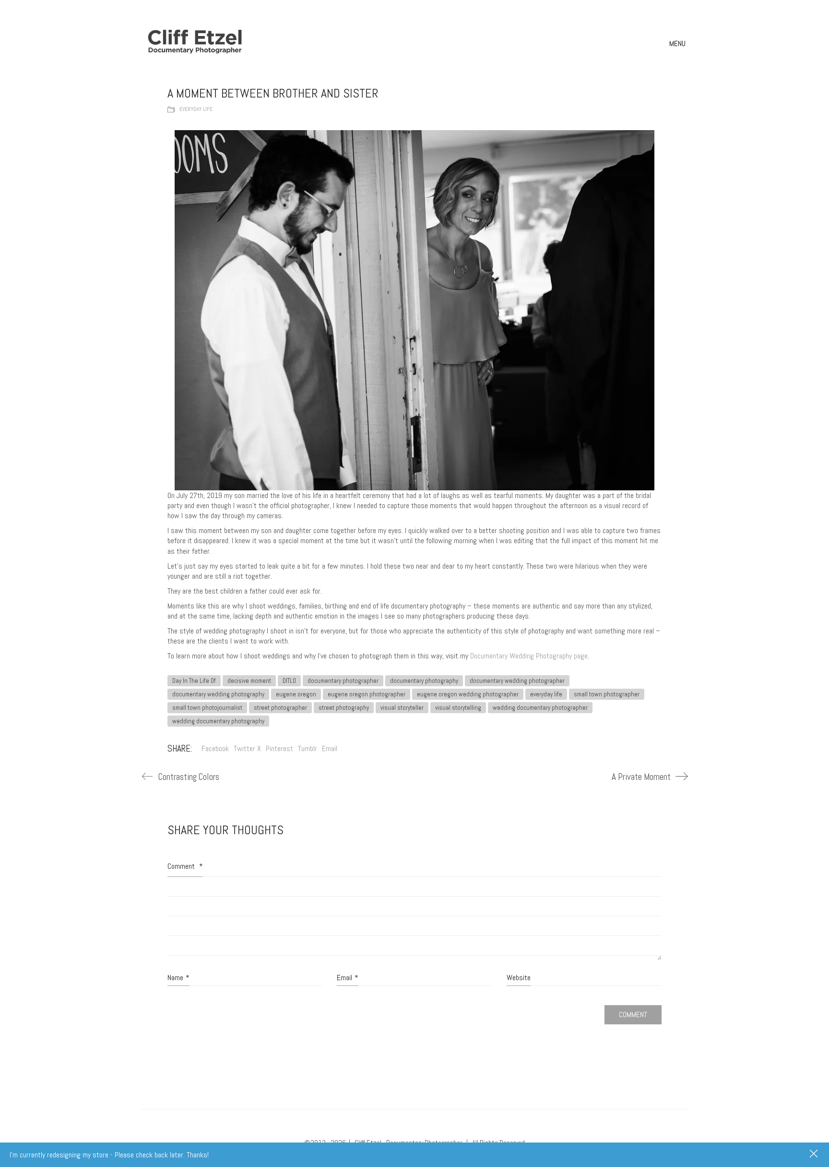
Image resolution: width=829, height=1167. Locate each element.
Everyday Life (196, 109)
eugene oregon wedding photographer (468, 694)
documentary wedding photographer (517, 681)
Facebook (215, 748)
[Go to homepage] (196, 43)
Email (329, 748)
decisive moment (249, 681)
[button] (678, 43)
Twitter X (247, 748)
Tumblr (307, 748)
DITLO (289, 681)
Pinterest (279, 748)
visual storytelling (458, 708)
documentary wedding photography (218, 694)
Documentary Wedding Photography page (529, 656)
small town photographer (607, 694)
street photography (344, 708)
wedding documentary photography (218, 721)
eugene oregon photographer (366, 694)
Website (519, 977)
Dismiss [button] (814, 1154)
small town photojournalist (207, 708)
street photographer (280, 708)
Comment (185, 866)
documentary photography (424, 681)
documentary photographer (343, 681)
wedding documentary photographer (540, 708)
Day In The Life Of (194, 681)
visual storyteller (402, 708)
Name (178, 977)
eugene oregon (296, 694)
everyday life (546, 694)
